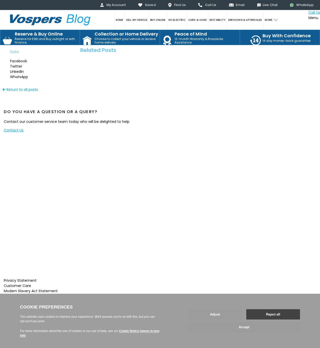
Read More (30, 271)
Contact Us (14, 130)
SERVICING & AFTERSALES (245, 20)
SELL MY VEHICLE (137, 20)
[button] (23, 61)
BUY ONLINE (158, 20)
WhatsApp (305, 5)
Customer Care (17, 285)
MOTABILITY (217, 20)
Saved (150, 5)
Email (240, 5)
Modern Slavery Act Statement (31, 290)
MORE (268, 20)
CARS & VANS (197, 20)
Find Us (180, 5)
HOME (119, 20)
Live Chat (270, 5)
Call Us (210, 5)
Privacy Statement (20, 280)
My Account (116, 5)
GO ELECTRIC (177, 20)
